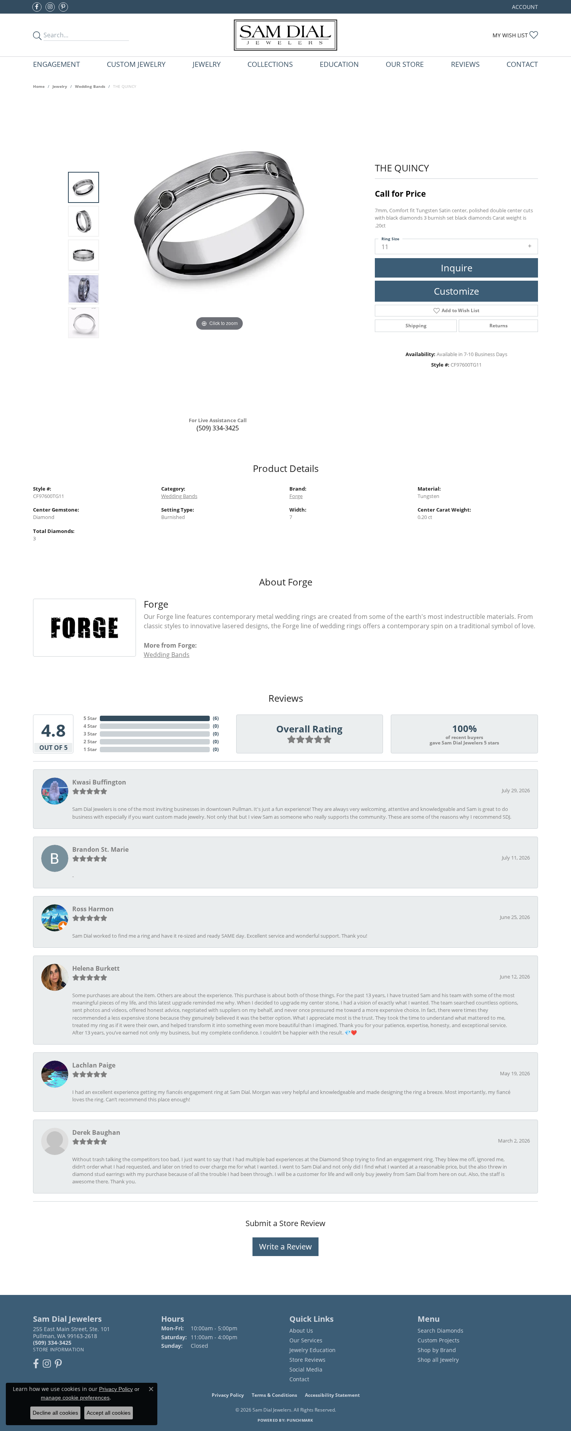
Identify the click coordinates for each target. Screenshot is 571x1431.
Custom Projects (439, 1340)
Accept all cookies (109, 1413)
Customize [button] (456, 291)
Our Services (305, 1340)
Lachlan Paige (93, 1065)
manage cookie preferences (75, 1397)
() (216, 718)
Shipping (416, 325)
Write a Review (285, 1246)
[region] (219, 255)
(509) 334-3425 (218, 428)
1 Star (90, 749)
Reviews (465, 64)
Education (339, 64)
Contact (522, 64)
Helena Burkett (96, 968)
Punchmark (300, 1420)
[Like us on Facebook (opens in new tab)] (37, 7)
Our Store (405, 64)
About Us (301, 1330)
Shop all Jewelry (438, 1359)
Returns (498, 325)
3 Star (90, 733)
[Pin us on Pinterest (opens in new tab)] (63, 7)
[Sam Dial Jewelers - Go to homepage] (285, 35)
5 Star (90, 718)
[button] (524, 7)
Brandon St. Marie (100, 849)
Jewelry (207, 64)
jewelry (59, 86)
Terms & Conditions (274, 1395)
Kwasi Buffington (99, 782)
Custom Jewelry (136, 64)
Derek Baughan (96, 1132)
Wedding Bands (90, 86)
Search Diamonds (440, 1330)
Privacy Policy (228, 1395)
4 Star (90, 726)
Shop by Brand (437, 1350)
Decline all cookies (55, 1413)
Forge (296, 496)
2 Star (90, 741)
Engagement (56, 64)
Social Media (305, 1369)
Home (39, 86)
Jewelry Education (312, 1350)
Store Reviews (307, 1359)
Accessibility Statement (332, 1395)
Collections (270, 64)
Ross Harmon (93, 909)
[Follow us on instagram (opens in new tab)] (50, 7)
